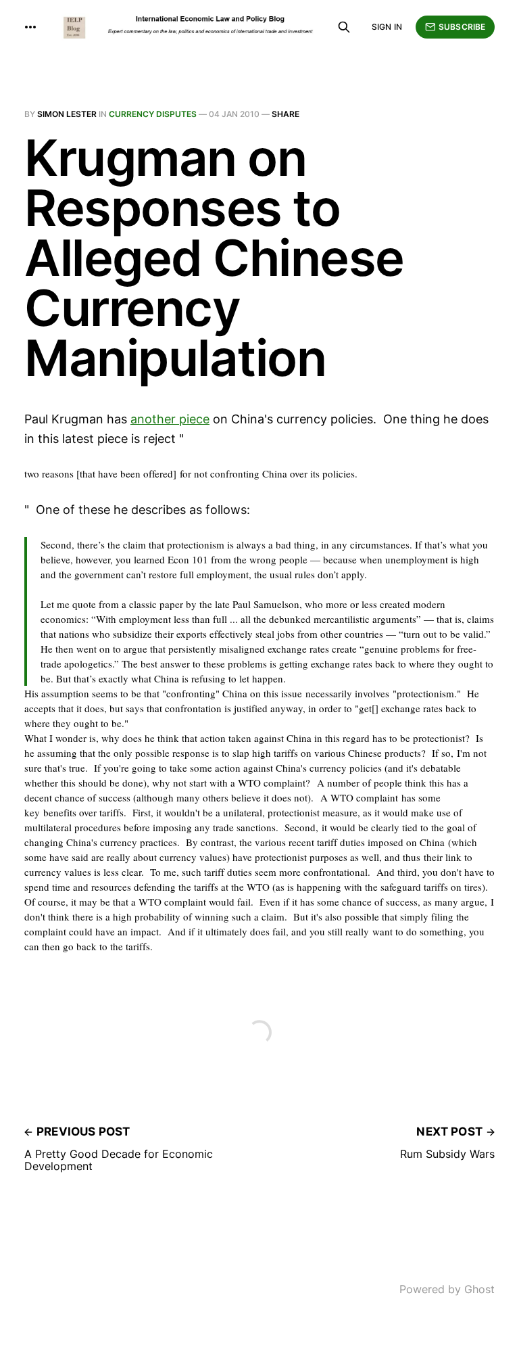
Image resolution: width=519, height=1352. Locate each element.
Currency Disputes (153, 114)
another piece (169, 419)
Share (285, 114)
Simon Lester (67, 114)
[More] (30, 27)
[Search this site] (344, 27)
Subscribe (462, 27)
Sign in (387, 27)
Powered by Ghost (447, 1289)
